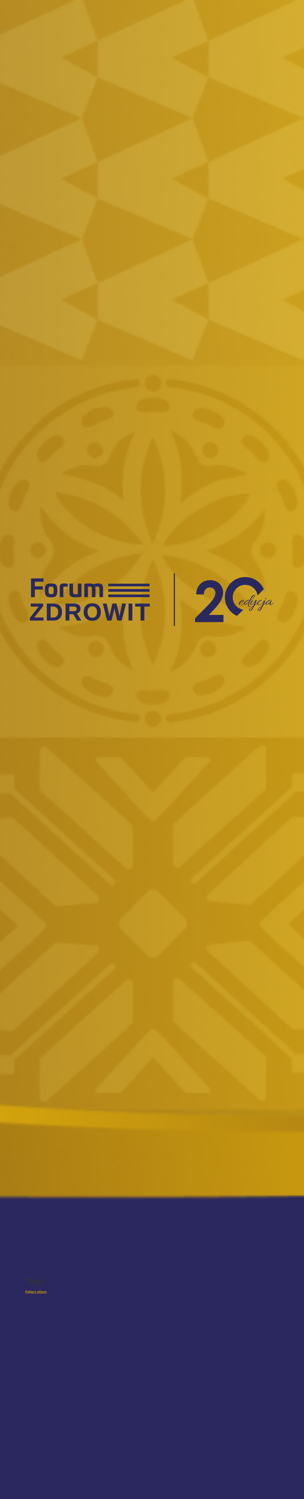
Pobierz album (36, 1292)
